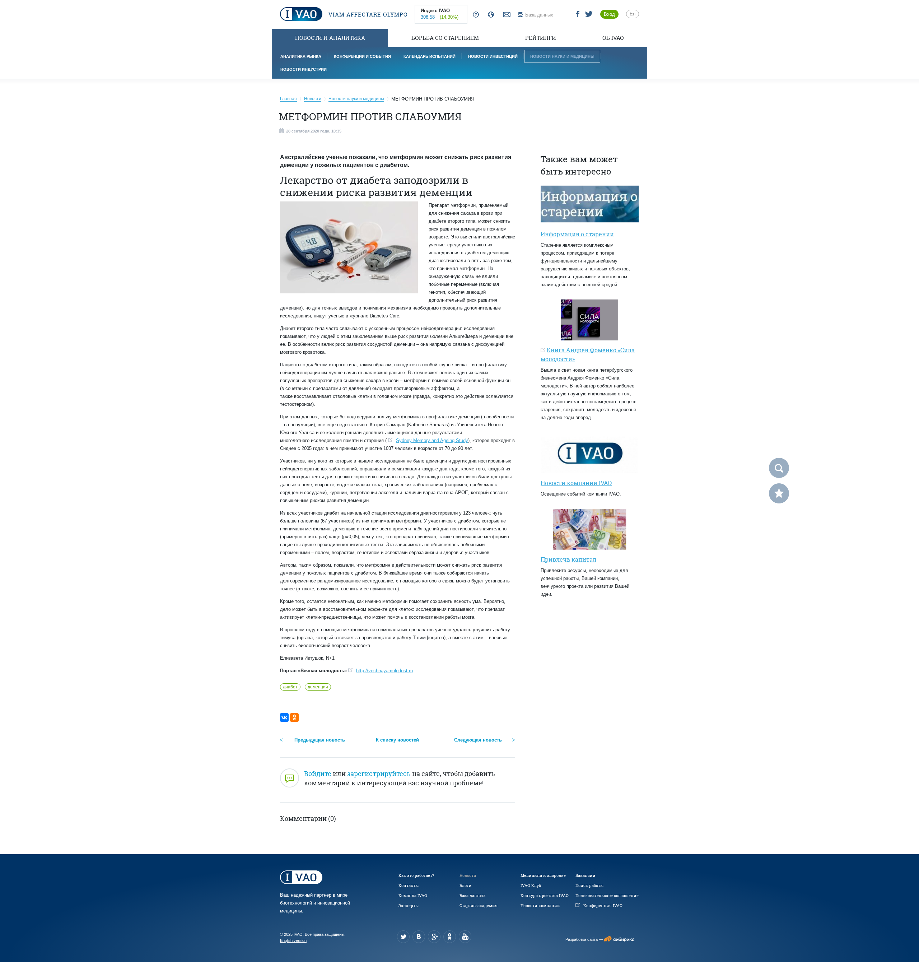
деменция (318, 686)
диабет (290, 686)
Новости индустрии (303, 69)
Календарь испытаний (429, 56)
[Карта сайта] (489, 15)
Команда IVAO (412, 895)
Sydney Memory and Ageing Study (432, 440)
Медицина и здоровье (543, 875)
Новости (468, 875)
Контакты (408, 885)
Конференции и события (362, 56)
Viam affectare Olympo (367, 14)
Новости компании (540, 905)
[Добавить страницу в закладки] (779, 493)
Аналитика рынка (300, 56)
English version (293, 940)
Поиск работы (589, 885)
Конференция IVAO (602, 905)
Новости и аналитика (330, 38)
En (632, 14)
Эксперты (408, 905)
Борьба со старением (445, 38)
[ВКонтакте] (284, 717)
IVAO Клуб (531, 885)
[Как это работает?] (474, 15)
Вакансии (585, 875)
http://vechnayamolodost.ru (384, 670)
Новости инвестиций (493, 56)
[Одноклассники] (294, 717)
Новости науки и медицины (562, 56)
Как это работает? (416, 875)
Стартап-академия (479, 905)
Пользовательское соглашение (607, 895)
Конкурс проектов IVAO (545, 895)
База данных (472, 895)
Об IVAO (613, 38)
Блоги (466, 885)
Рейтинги (540, 38)
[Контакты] (506, 15)
